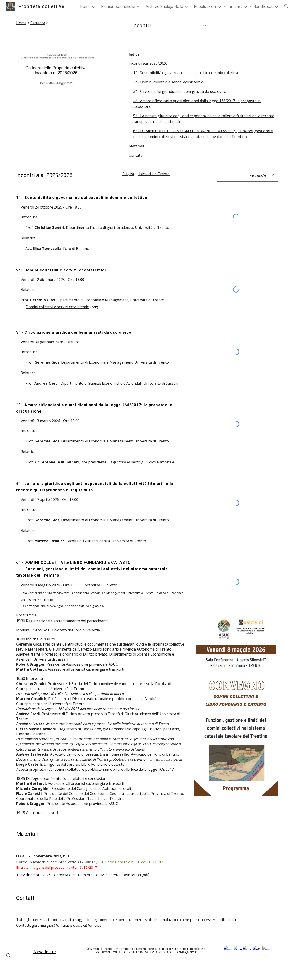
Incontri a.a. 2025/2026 (148, 63)
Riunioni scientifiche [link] (118, 6)
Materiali (136, 145)
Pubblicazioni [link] (205, 6)
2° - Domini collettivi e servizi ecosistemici (168, 82)
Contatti (136, 155)
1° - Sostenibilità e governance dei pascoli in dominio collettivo (186, 72)
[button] (286, 6)
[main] (44, 23)
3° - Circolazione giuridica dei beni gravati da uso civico (179, 91)
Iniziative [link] (235, 6)
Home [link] (85, 6)
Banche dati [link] (263, 6)
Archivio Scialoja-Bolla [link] (164, 6)
